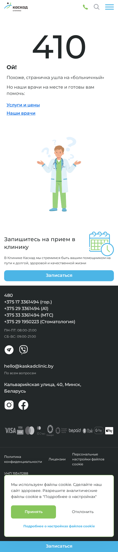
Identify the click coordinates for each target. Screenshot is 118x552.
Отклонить (83, 511)
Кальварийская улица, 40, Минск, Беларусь (42, 387)
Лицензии (57, 459)
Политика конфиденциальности (23, 459)
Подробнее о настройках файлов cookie (59, 526)
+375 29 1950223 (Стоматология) (39, 321)
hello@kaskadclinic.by (29, 366)
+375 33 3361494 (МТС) (28, 315)
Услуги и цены (23, 105)
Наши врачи (21, 113)
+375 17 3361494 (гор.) (28, 302)
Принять (34, 511)
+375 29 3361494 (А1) (26, 308)
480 (8, 295)
